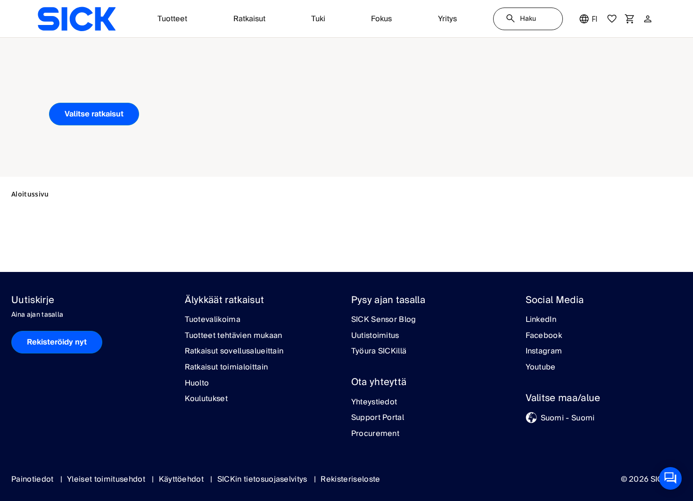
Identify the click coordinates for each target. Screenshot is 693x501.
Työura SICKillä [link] (379, 351)
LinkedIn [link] (541, 320)
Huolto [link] (197, 384)
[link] (77, 19)
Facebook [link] (544, 336)
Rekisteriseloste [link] (350, 479)
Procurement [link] (375, 434)
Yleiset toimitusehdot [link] (107, 479)
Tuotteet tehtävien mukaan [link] (233, 336)
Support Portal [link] (377, 418)
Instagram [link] (544, 351)
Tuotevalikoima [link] (212, 320)
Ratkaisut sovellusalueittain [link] (234, 351)
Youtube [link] (541, 367)
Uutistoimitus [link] (375, 336)
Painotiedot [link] (33, 479)
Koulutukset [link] (206, 399)
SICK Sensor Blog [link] (383, 320)
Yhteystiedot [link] (374, 402)
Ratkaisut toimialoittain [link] (226, 367)
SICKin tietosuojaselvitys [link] (263, 479)
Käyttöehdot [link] (182, 479)
